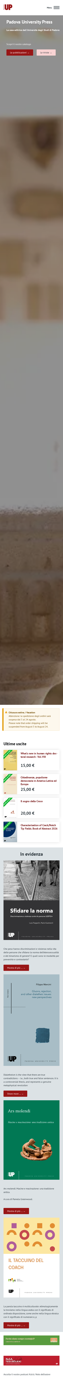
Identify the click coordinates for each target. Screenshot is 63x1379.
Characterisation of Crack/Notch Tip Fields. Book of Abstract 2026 (39, 826)
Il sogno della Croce (32, 801)
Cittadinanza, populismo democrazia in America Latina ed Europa (39, 781)
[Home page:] (8, 8)
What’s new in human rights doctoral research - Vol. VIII (39, 755)
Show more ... (14, 1093)
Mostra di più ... (14, 967)
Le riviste (44, 52)
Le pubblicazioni (18, 52)
